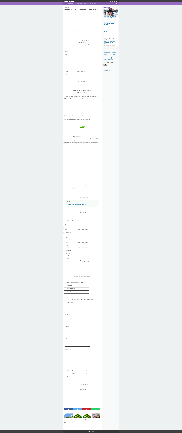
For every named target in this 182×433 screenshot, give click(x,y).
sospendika (106, 72)
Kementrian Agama (71, 3)
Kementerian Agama (107, 52)
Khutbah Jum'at (79, 3)
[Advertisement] (82, 20)
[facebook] (68, 409)
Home (65, 3)
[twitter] (77, 409)
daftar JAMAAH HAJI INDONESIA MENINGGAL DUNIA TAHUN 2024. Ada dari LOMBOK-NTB (81, 203)
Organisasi (105, 54)
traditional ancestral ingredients (108, 59)
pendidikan (105, 57)
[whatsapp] (95, 409)
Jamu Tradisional (93, 3)
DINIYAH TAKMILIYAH (107, 50)
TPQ (116, 54)
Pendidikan (86, 3)
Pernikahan (110, 54)
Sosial (114, 54)
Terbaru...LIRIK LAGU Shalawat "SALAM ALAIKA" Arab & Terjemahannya (109, 42)
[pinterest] (86, 409)
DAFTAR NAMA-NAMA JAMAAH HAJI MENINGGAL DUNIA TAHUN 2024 (78, 204)
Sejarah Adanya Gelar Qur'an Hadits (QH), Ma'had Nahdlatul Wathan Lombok (110, 30)
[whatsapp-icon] (110, 1)
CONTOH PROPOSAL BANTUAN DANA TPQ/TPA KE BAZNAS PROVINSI (109, 23)
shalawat (109, 57)
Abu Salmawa (69, 1)
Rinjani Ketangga (107, 70)
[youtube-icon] (112, 1)
